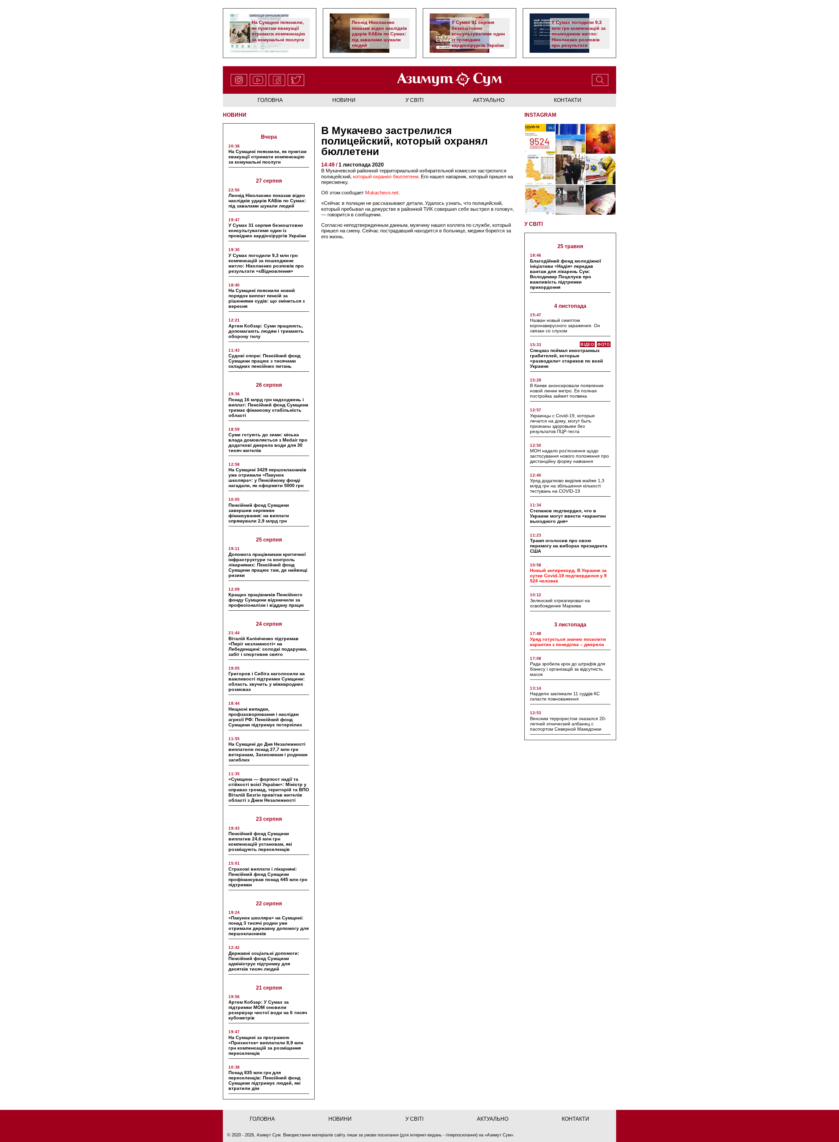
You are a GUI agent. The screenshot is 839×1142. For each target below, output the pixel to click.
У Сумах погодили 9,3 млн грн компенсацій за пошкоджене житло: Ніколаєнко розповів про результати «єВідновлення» (579, 37)
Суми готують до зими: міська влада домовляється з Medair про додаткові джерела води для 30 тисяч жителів (267, 442)
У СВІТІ (533, 224)
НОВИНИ (234, 115)
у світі (414, 100)
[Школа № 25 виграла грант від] (570, 200)
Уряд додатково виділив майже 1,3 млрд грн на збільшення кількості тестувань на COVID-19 (567, 486)
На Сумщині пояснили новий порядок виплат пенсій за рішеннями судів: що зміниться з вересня (266, 298)
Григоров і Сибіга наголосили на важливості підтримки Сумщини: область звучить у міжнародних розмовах (266, 681)
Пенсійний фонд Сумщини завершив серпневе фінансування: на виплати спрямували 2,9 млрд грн (258, 512)
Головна (270, 100)
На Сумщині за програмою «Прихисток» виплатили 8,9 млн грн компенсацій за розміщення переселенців (265, 1045)
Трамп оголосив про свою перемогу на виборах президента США (568, 546)
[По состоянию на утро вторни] (570, 139)
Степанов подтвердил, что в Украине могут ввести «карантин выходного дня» (568, 516)
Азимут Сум (499, 1134)
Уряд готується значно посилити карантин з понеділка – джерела (568, 642)
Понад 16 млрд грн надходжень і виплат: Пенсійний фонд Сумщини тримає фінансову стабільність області (268, 407)
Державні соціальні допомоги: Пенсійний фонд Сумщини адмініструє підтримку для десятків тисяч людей (263, 961)
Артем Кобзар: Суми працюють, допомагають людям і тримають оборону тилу (266, 331)
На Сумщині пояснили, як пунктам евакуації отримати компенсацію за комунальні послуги (278, 31)
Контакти (567, 100)
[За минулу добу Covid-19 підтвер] (540, 169)
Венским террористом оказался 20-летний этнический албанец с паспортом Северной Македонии (568, 724)
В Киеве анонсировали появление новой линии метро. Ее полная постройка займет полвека (567, 391)
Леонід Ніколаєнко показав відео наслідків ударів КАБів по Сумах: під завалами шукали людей (379, 34)
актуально (488, 100)
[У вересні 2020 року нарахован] (600, 200)
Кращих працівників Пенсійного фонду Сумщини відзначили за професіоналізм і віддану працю (266, 600)
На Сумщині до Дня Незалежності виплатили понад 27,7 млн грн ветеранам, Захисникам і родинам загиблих (267, 751)
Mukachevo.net (381, 192)
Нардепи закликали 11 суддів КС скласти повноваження (565, 696)
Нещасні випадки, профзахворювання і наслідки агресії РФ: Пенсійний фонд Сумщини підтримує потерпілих (265, 716)
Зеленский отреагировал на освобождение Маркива (560, 603)
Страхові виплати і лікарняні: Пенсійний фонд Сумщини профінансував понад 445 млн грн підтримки (267, 876)
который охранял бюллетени (385, 176)
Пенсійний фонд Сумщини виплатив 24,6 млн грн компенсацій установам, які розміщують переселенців (260, 841)
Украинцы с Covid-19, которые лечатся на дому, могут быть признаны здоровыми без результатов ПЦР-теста (562, 423)
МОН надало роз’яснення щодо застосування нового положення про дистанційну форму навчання (569, 456)
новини (344, 100)
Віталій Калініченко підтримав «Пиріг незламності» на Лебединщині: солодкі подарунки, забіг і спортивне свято (267, 646)
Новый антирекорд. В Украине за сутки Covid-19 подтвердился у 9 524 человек (568, 575)
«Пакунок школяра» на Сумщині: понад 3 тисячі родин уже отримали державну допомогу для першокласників (268, 925)
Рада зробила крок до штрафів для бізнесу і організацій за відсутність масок (567, 669)
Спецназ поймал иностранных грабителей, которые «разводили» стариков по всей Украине (566, 358)
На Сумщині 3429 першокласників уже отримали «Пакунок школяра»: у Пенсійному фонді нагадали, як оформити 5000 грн (267, 477)
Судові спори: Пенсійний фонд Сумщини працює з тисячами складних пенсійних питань (264, 361)
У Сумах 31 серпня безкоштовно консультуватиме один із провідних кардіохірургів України (478, 34)
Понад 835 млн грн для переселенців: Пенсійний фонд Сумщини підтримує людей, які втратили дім (264, 1080)
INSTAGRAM (540, 115)
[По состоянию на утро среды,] (540, 139)
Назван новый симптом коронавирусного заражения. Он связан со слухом (565, 325)
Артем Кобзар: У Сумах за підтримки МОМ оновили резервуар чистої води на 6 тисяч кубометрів (267, 1009)
